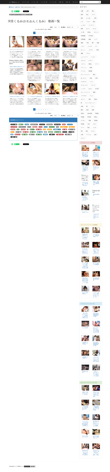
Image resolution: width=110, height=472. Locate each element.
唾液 (94, 92)
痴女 (94, 21)
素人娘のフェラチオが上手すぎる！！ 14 (96, 168)
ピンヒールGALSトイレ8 (85, 212)
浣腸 (98, 42)
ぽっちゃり (83, 78)
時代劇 (89, 117)
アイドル (83, 71)
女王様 (97, 88)
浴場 (82, 106)
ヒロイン (91, 60)
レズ (82, 21)
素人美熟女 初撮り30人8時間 (96, 279)
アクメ (93, 14)
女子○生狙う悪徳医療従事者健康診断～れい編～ (96, 344)
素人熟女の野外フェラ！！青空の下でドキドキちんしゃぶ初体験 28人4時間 (96, 423)
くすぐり (83, 64)
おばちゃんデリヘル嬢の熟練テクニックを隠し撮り (85, 183)
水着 (96, 78)
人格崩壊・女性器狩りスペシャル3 (85, 343)
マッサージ (91, 25)
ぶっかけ (83, 25)
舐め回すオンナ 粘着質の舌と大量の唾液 (72, 96)
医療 (93, 110)
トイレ (91, 81)
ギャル (94, 28)
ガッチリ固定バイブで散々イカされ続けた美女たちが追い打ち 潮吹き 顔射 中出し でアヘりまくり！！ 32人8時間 (85, 268)
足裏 (97, 50)
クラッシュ (83, 67)
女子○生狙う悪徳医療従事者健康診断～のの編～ (96, 314)
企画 (95, 18)
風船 (82, 53)
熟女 (82, 18)
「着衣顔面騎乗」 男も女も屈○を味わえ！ (85, 408)
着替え (90, 64)
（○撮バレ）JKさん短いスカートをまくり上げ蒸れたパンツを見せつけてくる (96, 374)
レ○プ (95, 39)
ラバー (82, 127)
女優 (82, 11)
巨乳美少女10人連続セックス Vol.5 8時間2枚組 (20, 96)
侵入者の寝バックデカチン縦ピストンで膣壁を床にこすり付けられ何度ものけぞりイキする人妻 (85, 252)
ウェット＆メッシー (90, 103)
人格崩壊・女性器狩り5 (85, 357)
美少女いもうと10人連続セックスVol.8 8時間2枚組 (39, 73)
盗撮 (90, 39)
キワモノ (83, 120)
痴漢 (91, 67)
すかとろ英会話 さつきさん (85, 436)
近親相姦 (83, 35)
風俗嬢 (90, 71)
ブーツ (97, 64)
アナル (88, 53)
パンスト (93, 57)
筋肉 (87, 110)
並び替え (63, 27)
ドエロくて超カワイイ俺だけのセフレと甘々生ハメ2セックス (96, 294)
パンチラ (89, 46)
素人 (87, 14)
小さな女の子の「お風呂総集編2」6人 (96, 235)
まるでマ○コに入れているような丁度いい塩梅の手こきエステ (23, 49)
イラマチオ (83, 95)
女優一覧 (61, 2)
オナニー (96, 32)
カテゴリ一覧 (25, 2)
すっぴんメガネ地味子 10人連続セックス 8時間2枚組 (56, 49)
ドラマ (82, 46)
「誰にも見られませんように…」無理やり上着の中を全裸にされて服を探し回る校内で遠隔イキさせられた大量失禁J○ (85, 317)
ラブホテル (83, 81)
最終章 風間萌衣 (96, 195)
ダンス (88, 28)
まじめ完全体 (85, 327)
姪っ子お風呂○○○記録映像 (96, 264)
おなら (90, 88)
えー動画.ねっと (14, 2)
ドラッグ (93, 85)
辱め (93, 11)
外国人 (89, 32)
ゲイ (96, 46)
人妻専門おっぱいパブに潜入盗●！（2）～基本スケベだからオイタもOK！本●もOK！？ (96, 252)
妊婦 (91, 78)
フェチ (88, 21)
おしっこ (83, 50)
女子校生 (91, 35)
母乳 (90, 99)
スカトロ (83, 60)
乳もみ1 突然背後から (85, 293)
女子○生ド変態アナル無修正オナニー (96, 437)
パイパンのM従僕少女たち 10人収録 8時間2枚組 (38, 49)
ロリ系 (82, 32)
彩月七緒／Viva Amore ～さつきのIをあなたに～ (85, 198)
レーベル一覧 (53, 2)
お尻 (87, 11)
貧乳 (82, 14)
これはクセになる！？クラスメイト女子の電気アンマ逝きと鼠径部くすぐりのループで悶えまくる (96, 360)
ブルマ (94, 124)
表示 (51, 27)
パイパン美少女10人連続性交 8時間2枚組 (36, 96)
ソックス (83, 88)
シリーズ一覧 (43, 2)
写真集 (97, 113)
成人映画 (89, 113)
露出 (94, 74)
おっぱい (88, 18)
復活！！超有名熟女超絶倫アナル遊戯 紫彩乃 (96, 183)
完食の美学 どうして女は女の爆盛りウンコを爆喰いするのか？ (85, 169)
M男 (82, 28)
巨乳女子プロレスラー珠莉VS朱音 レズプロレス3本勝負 (96, 394)
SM (92, 42)
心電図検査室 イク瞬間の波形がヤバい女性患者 (96, 408)
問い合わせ (75, 2)
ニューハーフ (84, 57)
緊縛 (82, 42)
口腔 (88, 124)
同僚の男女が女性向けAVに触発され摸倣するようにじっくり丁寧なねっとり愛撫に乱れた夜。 (85, 281)
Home (12, 7)
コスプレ (91, 50)
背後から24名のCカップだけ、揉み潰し (85, 393)
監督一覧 (68, 2)
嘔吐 (82, 110)
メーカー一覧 (34, 2)
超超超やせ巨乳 (85, 372)
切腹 (90, 120)
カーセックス (84, 85)
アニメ (91, 95)
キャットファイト (85, 74)
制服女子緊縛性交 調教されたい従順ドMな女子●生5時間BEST (23, 66)
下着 (87, 42)
